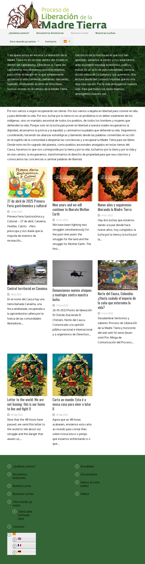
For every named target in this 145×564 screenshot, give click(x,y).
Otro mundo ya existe (23, 41)
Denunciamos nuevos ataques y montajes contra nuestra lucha (72, 294)
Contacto (50, 41)
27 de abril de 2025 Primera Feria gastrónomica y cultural (27, 203)
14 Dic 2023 (107, 215)
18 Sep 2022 (17, 415)
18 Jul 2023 (16, 294)
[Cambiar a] (65, 41)
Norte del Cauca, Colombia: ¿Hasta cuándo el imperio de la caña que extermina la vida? (117, 300)
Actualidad (87, 466)
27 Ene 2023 (62, 305)
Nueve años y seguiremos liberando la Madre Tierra (115, 207)
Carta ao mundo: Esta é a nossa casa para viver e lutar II (72, 404)
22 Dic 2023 (62, 220)
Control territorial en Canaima (27, 288)
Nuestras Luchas (105, 33)
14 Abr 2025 (16, 211)
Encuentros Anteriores (50, 33)
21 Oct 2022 (107, 313)
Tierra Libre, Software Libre (25, 515)
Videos (84, 494)
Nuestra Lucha (79, 33)
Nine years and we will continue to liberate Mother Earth (71, 209)
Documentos (88, 474)
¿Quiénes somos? (18, 33)
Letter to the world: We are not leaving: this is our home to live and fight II (26, 404)
